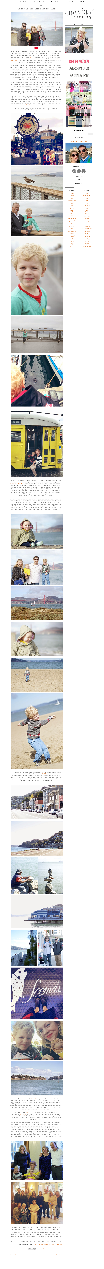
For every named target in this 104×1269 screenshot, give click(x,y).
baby (72, 243)
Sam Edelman (87, 231)
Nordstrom (87, 226)
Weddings (72, 241)
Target (87, 235)
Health (72, 208)
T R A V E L (70, 1)
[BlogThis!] (30, 1249)
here (31, 57)
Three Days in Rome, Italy (79, 141)
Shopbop (87, 233)
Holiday (72, 210)
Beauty (72, 195)
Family (72, 202)
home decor (72, 245)
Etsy (87, 203)
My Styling (72, 220)
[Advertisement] (79, 261)
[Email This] (29, 1249)
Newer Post (13, 1254)
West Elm (87, 241)
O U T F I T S (34, 1)
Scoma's (28, 1112)
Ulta (87, 238)
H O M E (23, 1)
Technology (72, 235)
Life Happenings (72, 218)
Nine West (87, 225)
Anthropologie (87, 195)
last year (22, 1114)
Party (72, 228)
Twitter (51, 1244)
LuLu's (87, 218)
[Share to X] (32, 1249)
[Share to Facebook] (34, 1249)
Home (36, 1254)
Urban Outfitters (87, 240)
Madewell (87, 221)
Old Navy (87, 230)
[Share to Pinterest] (35, 1249)
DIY (72, 198)
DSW (87, 200)
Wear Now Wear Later (72, 240)
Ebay (87, 202)
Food (72, 203)
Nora (72, 223)
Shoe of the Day (72, 231)
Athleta (87, 197)
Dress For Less (72, 200)
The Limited (87, 236)
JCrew (87, 210)
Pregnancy (72, 230)
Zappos (87, 243)
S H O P (81, 1)
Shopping (72, 233)
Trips (43, 1248)
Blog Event (72, 197)
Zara (87, 245)
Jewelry (72, 211)
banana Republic (87, 246)
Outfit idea (72, 226)
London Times (87, 216)
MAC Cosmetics (87, 220)
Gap (87, 207)
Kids (72, 215)
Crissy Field (41, 774)
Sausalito (34, 1099)
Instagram (44, 1244)
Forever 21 (87, 205)
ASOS (87, 193)
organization (72, 246)
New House (72, 221)
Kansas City (72, 213)
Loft (87, 215)
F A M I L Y (47, 1)
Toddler (72, 236)
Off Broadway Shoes (87, 228)
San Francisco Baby (32, 105)
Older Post (58, 1254)
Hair (72, 207)
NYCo (87, 223)
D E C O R (59, 1)
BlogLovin (36, 1244)
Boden (87, 198)
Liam (72, 216)
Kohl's (87, 213)
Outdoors (72, 225)
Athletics (72, 193)
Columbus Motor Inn (16, 484)
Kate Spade (87, 211)
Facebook (59, 1244)
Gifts (72, 205)
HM (87, 208)
